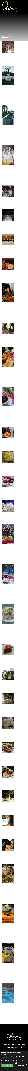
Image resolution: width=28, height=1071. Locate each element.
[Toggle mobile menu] (25, 3)
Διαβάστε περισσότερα (18, 1060)
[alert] (14, 1061)
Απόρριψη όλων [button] (20, 1065)
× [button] (26, 1051)
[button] (1, 1063)
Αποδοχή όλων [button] (7, 1065)
